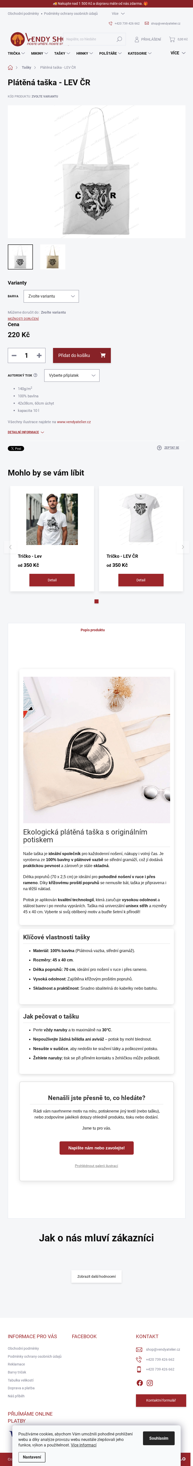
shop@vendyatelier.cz (163, 1349)
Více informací (83, 1445)
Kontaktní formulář (161, 1400)
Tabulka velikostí (20, 1380)
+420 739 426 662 (160, 1359)
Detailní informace (23, 432)
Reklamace (16, 1364)
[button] (96, 601)
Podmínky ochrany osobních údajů (71, 14)
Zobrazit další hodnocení (96, 1276)
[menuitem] (17, 53)
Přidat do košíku (74, 355)
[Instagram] (150, 1382)
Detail (52, 580)
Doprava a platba (21, 1388)
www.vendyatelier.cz (74, 422)
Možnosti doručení (23, 319)
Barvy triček (17, 1372)
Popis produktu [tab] (93, 630)
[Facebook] (139, 1382)
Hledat (119, 39)
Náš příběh (16, 1396)
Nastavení (32, 1457)
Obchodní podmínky (23, 14)
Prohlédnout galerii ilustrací (96, 1166)
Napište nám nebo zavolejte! (96, 1148)
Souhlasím (158, 1438)
